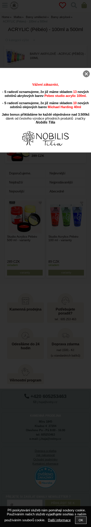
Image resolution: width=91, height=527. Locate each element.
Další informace (59, 520)
